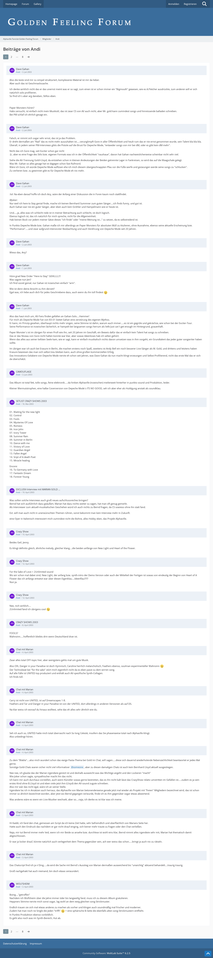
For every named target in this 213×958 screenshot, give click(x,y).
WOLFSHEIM (22, 883)
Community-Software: (106, 953)
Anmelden (173, 3)
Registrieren (190, 3)
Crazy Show (22, 531)
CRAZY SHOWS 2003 (27, 622)
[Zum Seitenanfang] (208, 953)
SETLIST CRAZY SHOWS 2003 (31, 401)
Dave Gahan (22, 69)
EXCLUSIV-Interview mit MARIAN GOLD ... (38, 489)
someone (78, 767)
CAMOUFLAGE (23, 371)
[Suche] (204, 4)
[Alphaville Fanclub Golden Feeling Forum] (106, 21)
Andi (18, 72)
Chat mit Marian (24, 649)
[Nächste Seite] (28, 56)
